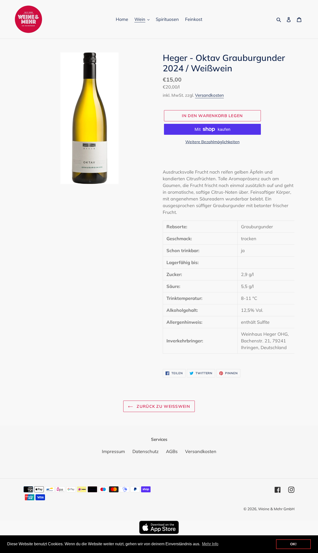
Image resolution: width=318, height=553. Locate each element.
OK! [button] (293, 544)
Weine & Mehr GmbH (276, 509)
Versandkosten (209, 95)
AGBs (172, 451)
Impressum (113, 451)
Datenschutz (145, 451)
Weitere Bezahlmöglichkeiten (212, 141)
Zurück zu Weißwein (162, 406)
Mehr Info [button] (210, 544)
